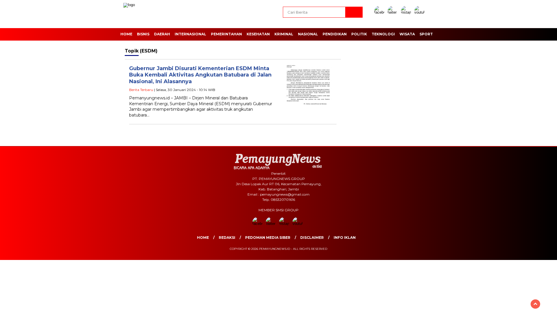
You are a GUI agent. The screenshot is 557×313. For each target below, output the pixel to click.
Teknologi (383, 34)
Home (126, 34)
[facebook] (380, 12)
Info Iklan (345, 237)
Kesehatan (258, 34)
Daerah (162, 34)
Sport (426, 34)
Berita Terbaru (141, 90)
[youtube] (420, 12)
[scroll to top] (535, 304)
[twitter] (394, 12)
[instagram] (407, 12)
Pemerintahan (226, 34)
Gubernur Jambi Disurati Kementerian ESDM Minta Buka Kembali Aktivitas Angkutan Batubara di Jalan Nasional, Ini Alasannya (200, 75)
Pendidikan (335, 34)
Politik (359, 34)
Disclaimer (312, 237)
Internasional (190, 34)
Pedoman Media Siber (267, 237)
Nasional (308, 34)
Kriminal (283, 34)
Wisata (407, 34)
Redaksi (227, 237)
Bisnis (143, 34)
